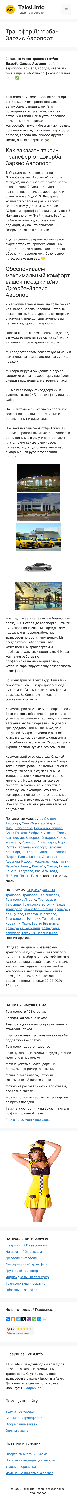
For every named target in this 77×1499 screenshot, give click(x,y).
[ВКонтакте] (8, 1319)
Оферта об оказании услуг (26, 1454)
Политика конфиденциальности (30, 1460)
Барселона (23, 828)
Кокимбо (28, 842)
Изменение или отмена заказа (29, 1473)
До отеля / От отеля (21, 1258)
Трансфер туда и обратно (25, 1283)
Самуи (52, 866)
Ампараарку (46, 842)
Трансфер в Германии (23, 928)
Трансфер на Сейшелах (40, 895)
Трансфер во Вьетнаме (40, 923)
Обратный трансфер (21, 1290)
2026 (17, 1489)
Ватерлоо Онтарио (40, 838)
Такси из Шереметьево (39, 933)
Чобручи (35, 833)
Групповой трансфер (22, 1271)
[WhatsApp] (34, 1319)
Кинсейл (38, 866)
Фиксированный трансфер (26, 1264)
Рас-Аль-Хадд (46, 871)
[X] (23, 1319)
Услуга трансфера (20, 1411)
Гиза (34, 876)
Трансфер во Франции (23, 918)
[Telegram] (18, 1319)
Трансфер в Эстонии (38, 904)
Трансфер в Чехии (38, 909)
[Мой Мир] (39, 1319)
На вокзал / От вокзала (24, 1251)
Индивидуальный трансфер (27, 1277)
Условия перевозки (21, 1467)
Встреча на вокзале (40, 914)
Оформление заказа (21, 1424)
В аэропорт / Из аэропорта (26, 1245)
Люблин (12, 876)
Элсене (49, 833)
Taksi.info (31, 7)
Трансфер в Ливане (21, 899)
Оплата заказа (17, 1430)
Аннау (25, 866)
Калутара (25, 871)
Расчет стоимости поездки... (28, 1119)
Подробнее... (34, 1388)
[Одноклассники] (13, 1319)
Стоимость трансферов (24, 1418)
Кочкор (34, 857)
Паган (24, 876)
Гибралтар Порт (45, 861)
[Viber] (29, 1319)
